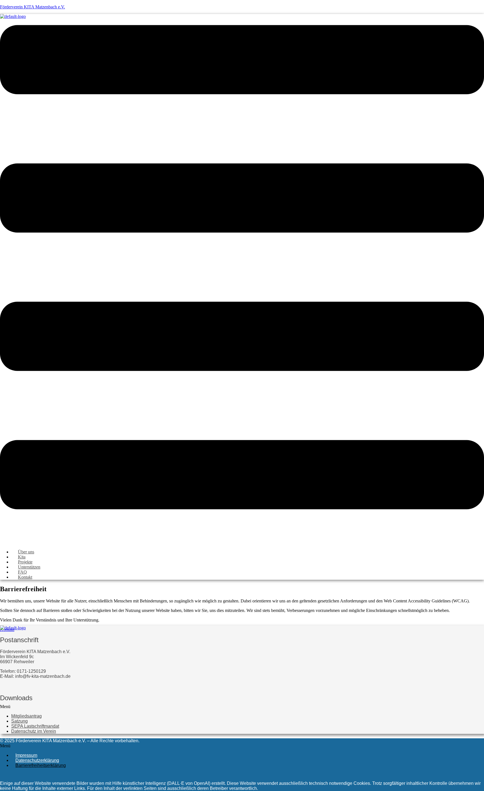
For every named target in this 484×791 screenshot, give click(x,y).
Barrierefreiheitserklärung (40, 765)
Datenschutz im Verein (33, 731)
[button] (242, 706)
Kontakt (25, 577)
